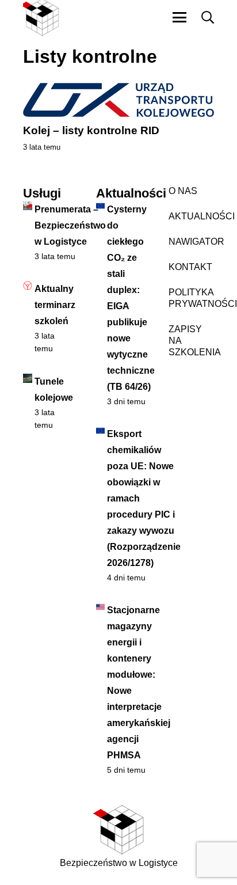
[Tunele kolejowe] (27, 378)
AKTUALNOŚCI (202, 216)
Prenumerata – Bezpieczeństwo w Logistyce (70, 225)
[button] (179, 17)
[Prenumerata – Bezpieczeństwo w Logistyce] (27, 206)
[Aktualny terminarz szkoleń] (27, 285)
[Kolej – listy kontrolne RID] (118, 100)
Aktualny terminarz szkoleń (55, 305)
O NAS (183, 191)
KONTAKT (190, 267)
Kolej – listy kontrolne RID (91, 130)
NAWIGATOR (196, 241)
